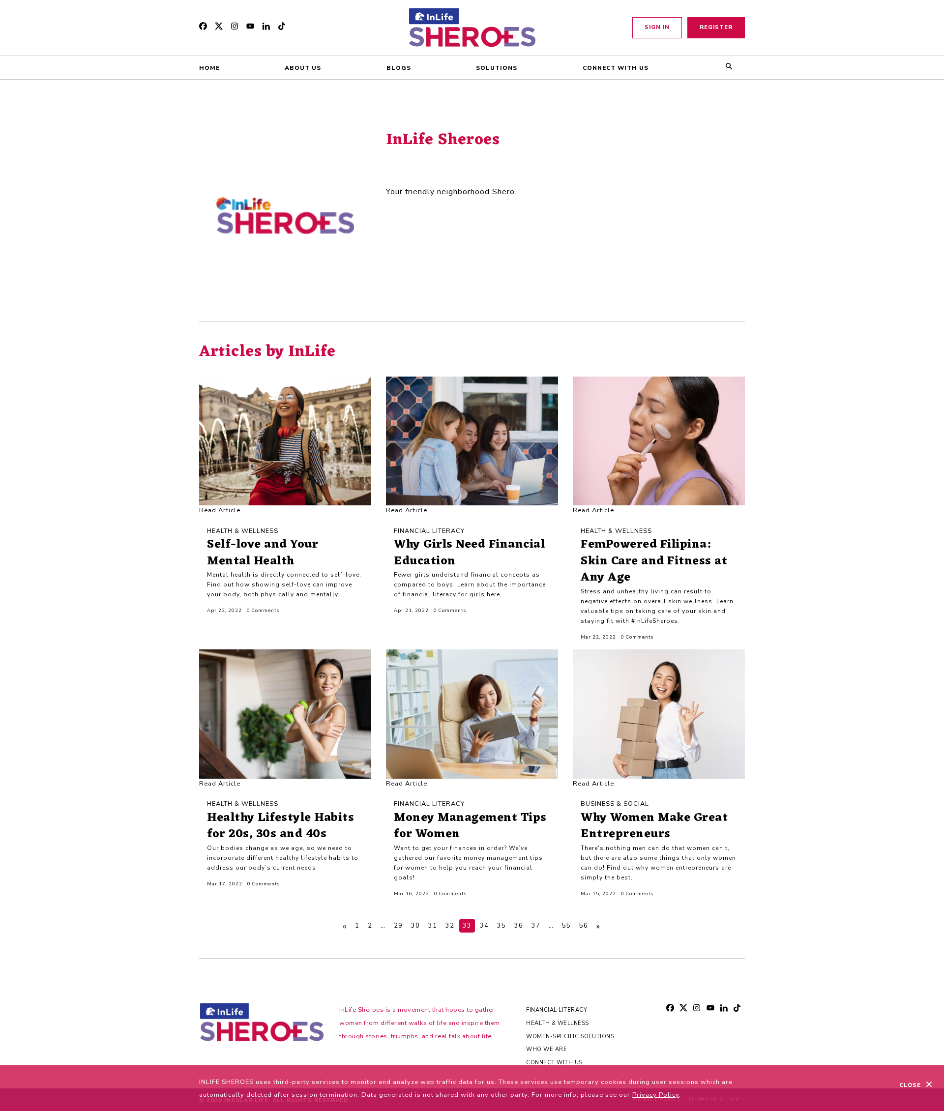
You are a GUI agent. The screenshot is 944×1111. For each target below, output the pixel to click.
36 (518, 925)
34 (484, 925)
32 (449, 925)
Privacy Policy (655, 1094)
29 (398, 925)
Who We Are (546, 1049)
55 (566, 925)
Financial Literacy (556, 1010)
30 (415, 925)
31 (432, 925)
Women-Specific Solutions (570, 1036)
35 (501, 925)
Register (716, 27)
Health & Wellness (557, 1023)
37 (535, 925)
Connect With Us (554, 1062)
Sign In (657, 27)
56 (583, 925)
